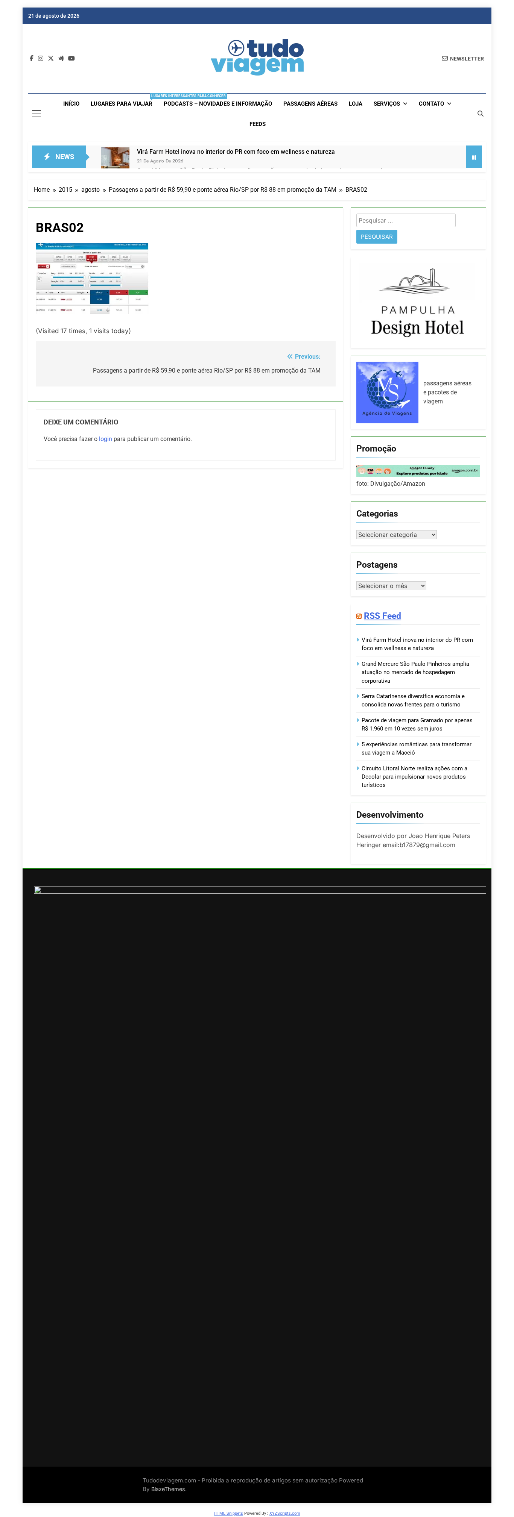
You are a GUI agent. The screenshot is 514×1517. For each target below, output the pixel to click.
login (105, 439)
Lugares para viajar (124, 100)
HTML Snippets (228, 1513)
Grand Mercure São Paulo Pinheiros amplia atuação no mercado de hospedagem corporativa (415, 672)
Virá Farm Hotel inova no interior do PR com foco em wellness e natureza (236, 151)
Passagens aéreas (310, 103)
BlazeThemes (168, 1489)
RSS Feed (382, 616)
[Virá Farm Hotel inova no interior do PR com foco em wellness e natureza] (115, 161)
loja (355, 103)
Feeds (257, 124)
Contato (431, 103)
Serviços (387, 103)
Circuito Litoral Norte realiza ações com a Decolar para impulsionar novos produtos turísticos (414, 777)
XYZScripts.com (284, 1513)
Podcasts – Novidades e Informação (218, 103)
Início (71, 103)
